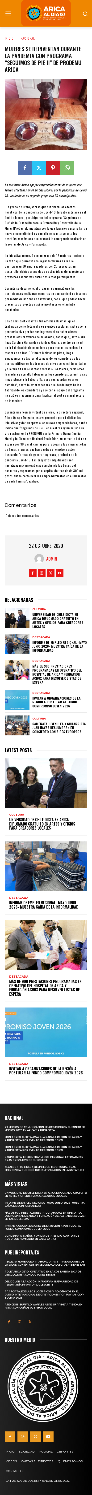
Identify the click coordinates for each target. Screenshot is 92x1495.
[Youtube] (59, 573)
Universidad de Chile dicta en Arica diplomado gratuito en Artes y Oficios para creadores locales (57, 620)
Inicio (9, 38)
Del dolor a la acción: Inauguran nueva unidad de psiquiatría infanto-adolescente (41, 1283)
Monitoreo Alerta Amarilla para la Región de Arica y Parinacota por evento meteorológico (43, 1139)
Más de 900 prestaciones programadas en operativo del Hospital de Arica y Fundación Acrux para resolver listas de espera (57, 674)
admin (51, 559)
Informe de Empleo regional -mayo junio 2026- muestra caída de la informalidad (59, 646)
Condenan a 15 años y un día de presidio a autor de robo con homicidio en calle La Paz (42, 1237)
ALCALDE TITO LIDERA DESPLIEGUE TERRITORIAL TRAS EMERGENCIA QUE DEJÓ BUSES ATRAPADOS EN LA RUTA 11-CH (44, 1168)
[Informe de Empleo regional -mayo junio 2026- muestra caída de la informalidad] (17, 644)
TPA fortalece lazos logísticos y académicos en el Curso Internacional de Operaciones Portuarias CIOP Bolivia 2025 (44, 1294)
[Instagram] (42, 573)
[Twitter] (39, 168)
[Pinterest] (53, 168)
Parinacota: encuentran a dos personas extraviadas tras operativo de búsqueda (44, 1159)
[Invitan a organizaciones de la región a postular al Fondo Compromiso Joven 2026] (17, 700)
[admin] (40, 558)
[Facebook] (25, 168)
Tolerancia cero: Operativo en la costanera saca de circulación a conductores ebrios (43, 1273)
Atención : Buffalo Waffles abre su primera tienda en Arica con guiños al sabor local (44, 1306)
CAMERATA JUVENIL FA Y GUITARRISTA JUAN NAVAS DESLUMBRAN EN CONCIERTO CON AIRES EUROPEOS (59, 727)
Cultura (39, 609)
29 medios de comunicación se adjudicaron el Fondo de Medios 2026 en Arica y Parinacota (45, 1129)
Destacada (41, 637)
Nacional (28, 38)
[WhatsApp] (67, 168)
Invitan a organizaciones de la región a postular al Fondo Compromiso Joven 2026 (56, 702)
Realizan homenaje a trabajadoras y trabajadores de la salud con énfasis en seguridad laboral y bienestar (45, 1263)
